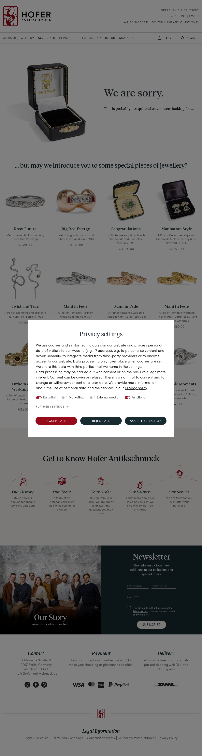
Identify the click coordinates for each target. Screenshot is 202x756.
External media (108, 397)
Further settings (50, 406)
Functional (139, 397)
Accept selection (146, 421)
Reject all (101, 421)
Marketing (76, 397)
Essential (49, 397)
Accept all (56, 421)
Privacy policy (136, 387)
